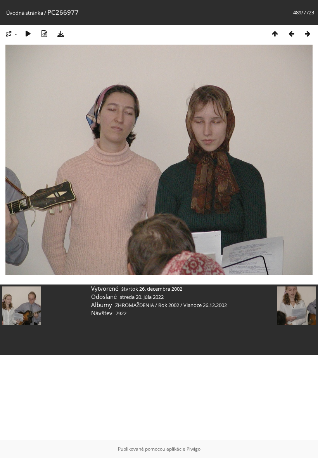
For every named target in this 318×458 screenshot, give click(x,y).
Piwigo (193, 449)
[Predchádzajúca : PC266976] (291, 33)
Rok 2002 (168, 305)
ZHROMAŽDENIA (134, 305)
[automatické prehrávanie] (28, 33)
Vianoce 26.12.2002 (205, 305)
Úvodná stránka (24, 12)
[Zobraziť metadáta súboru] (44, 33)
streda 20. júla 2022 (142, 296)
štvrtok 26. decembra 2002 (151, 288)
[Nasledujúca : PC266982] (307, 33)
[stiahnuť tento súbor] (60, 33)
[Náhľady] (275, 33)
